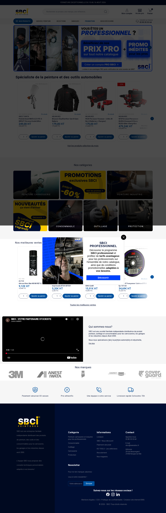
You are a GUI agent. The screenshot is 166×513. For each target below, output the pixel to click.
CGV (98, 500)
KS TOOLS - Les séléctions (107, 449)
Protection (72, 455)
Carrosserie (72, 451)
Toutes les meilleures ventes (83, 305)
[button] (152, 277)
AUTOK (21, 281)
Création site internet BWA (134, 500)
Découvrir (103, 277)
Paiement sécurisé (104, 445)
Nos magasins (102, 457)
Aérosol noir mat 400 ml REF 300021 (32, 283)
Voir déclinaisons (141, 248)
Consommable (73, 443)
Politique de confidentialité (111, 500)
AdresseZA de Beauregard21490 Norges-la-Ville (133, 451)
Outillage (71, 447)
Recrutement (102, 453)
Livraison (100, 437)
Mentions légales (88, 500)
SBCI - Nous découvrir (105, 441)
